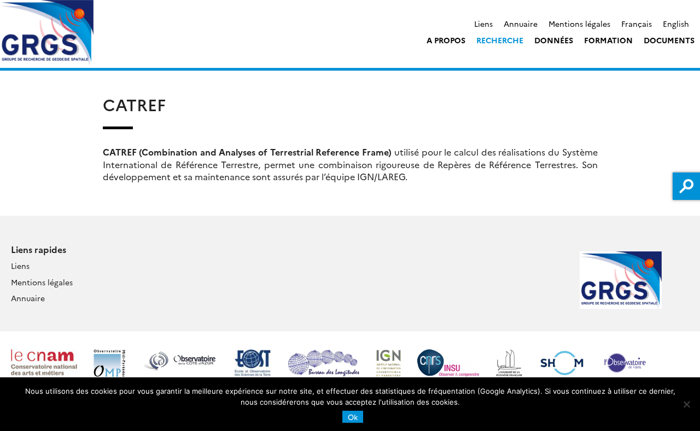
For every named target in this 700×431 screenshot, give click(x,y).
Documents (669, 40)
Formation (608, 40)
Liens (483, 23)
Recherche (499, 40)
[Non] (686, 404)
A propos (446, 40)
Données (553, 40)
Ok (353, 417)
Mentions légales (579, 23)
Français (636, 23)
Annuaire (521, 23)
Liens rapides (38, 249)
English (676, 23)
